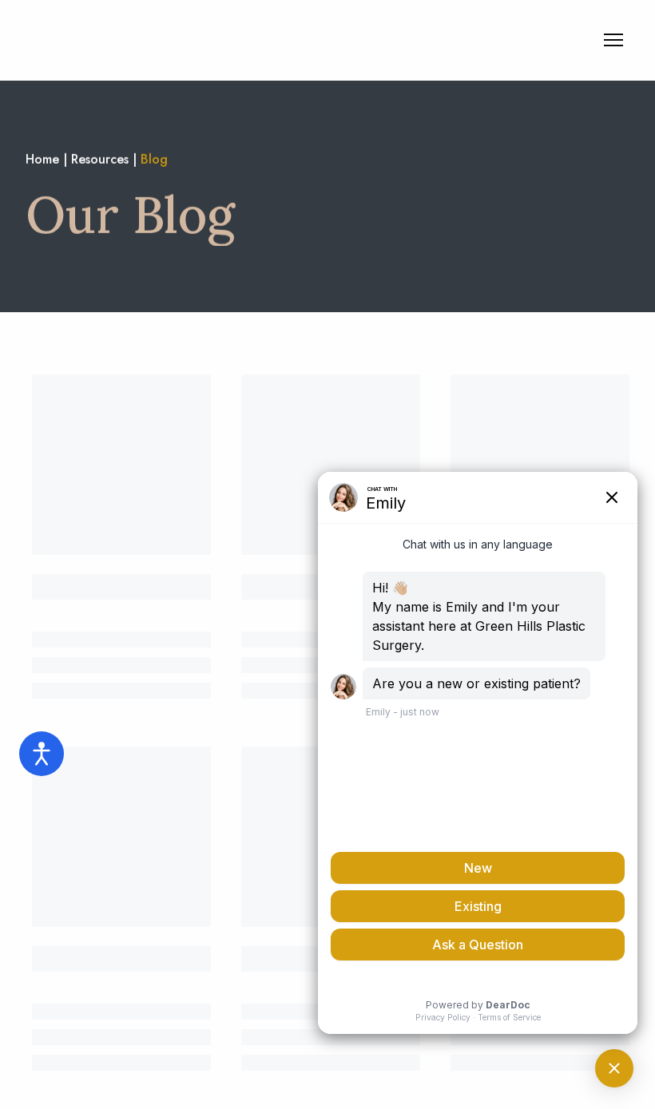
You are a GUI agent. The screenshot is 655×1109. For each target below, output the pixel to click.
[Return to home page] (132, 40)
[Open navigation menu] (613, 40)
